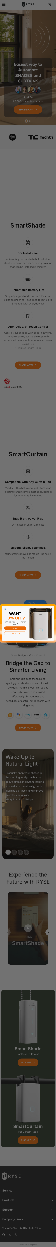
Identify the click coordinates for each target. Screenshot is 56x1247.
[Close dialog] (5, 609)
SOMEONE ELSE (15, 633)
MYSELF (15, 628)
